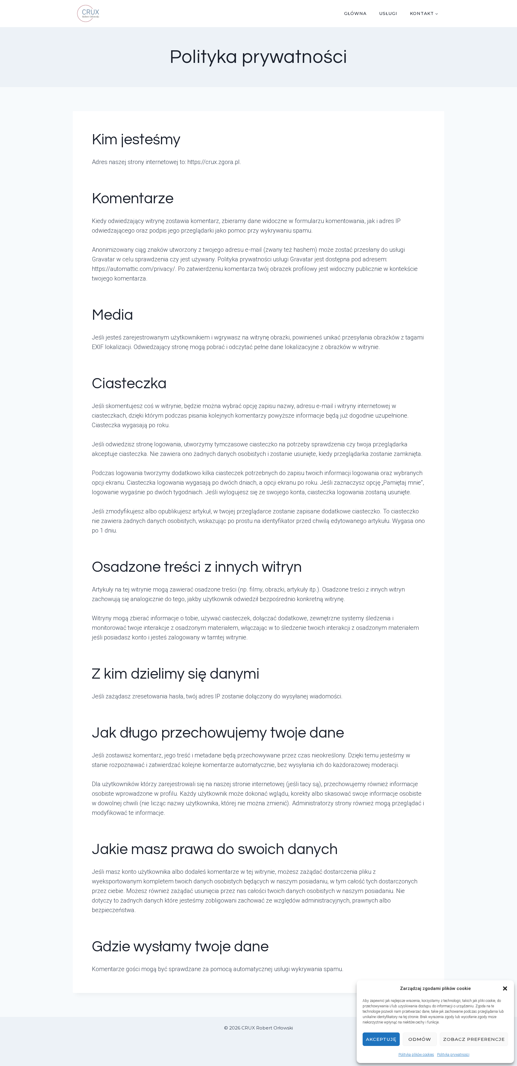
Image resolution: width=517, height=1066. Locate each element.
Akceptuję (381, 1039)
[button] (505, 988)
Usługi (388, 13)
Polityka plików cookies (416, 1055)
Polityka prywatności (453, 1055)
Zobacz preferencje (474, 1039)
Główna (355, 13)
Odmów (419, 1039)
